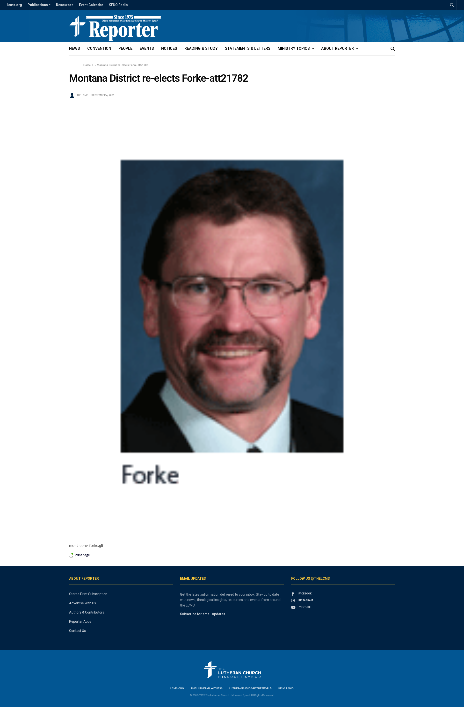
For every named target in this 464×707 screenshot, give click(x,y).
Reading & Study (201, 48)
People (125, 48)
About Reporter (337, 48)
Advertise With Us (82, 603)
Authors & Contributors (86, 612)
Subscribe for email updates (202, 614)
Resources (64, 5)
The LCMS (82, 95)
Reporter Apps (80, 621)
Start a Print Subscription (88, 594)
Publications (38, 5)
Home (87, 65)
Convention (99, 48)
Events (147, 48)
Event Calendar (91, 5)
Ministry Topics (294, 48)
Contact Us (77, 631)
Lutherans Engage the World (250, 688)
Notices (169, 48)
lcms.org (14, 5)
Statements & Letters (247, 48)
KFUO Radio (118, 5)
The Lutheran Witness (207, 688)
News (74, 48)
